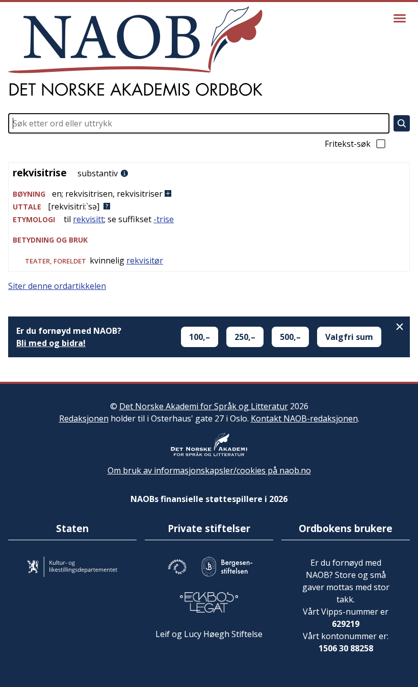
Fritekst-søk (348, 143)
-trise (163, 219)
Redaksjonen (84, 418)
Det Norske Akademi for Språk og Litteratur (203, 406)
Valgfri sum (349, 336)
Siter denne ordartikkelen (57, 286)
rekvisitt (88, 219)
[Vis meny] (399, 18)
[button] (209, 194)
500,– (290, 336)
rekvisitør (144, 260)
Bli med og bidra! (51, 343)
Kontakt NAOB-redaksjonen (304, 418)
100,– (199, 336)
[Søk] (402, 123)
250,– (244, 336)
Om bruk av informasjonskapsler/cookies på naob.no (209, 470)
